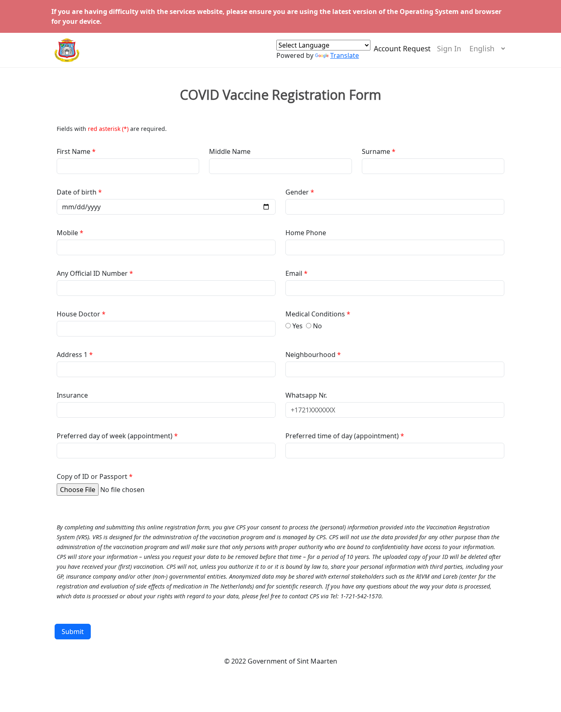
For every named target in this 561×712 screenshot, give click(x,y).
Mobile (68, 232)
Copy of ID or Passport (92, 476)
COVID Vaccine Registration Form (280, 95)
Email (294, 273)
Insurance (72, 395)
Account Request (402, 48)
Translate (344, 55)
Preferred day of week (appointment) (115, 435)
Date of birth (77, 192)
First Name (74, 151)
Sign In (449, 48)
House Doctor (79, 313)
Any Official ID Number (92, 273)
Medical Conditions (316, 313)
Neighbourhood (311, 354)
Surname (376, 151)
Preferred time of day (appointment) (342, 435)
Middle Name (230, 151)
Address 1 (72, 354)
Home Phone (305, 232)
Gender (297, 192)
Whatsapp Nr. (306, 395)
